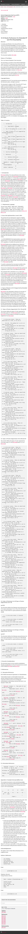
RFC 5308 (14, 55)
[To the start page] (3, 932)
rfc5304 (12, 729)
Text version (3, 10)
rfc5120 (12, 709)
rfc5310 (12, 759)
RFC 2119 (24, 211)
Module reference (16, 4)
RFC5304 (10, 666)
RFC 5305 (19, 734)
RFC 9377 (4, 927)
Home (2, 6)
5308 (6, 18)
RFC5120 (3, 314)
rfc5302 (12, 720)
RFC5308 (7, 180)
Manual (23, 4)
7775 (14, 16)
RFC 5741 (20, 70)
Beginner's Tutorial (5, 4)
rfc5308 (12, 747)
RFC (14, 6)
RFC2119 (3, 212)
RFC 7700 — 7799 (19, 6)
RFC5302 (3, 175)
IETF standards (10, 6)
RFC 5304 (20, 725)
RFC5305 (16, 176)
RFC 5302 (7, 715)
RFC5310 (17, 666)
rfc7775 (17, 75)
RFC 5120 (4, 704)
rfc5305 (12, 738)
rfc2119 (12, 695)
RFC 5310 (20, 755)
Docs (5, 6)
